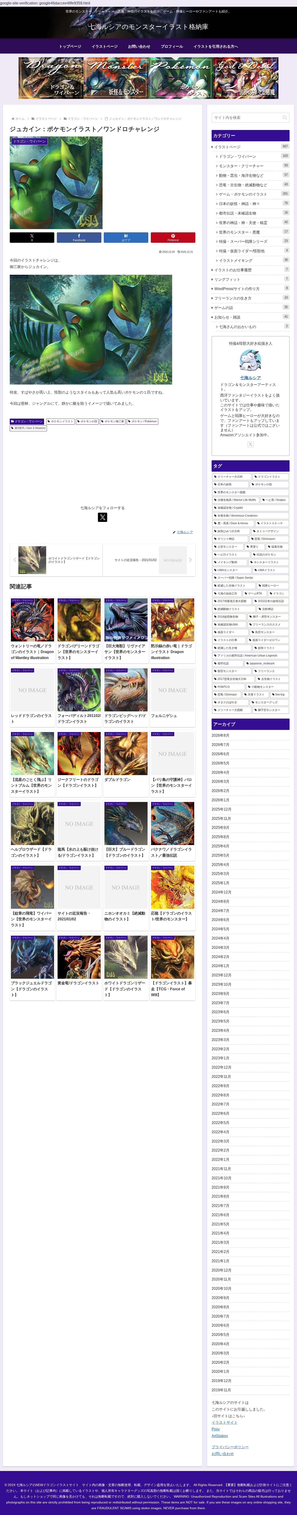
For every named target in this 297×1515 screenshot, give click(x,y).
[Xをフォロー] (102, 517)
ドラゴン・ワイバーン (29, 421)
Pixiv (216, 1429)
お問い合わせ (223, 1454)
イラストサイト (225, 1422)
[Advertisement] (102, 468)
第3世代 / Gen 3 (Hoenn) (30, 428)
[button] (285, 117)
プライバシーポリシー (230, 1447)
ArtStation (220, 1436)
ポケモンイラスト (62, 421)
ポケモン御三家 (114, 421)
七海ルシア (250, 378)
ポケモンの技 (89, 421)
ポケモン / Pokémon (144, 421)
